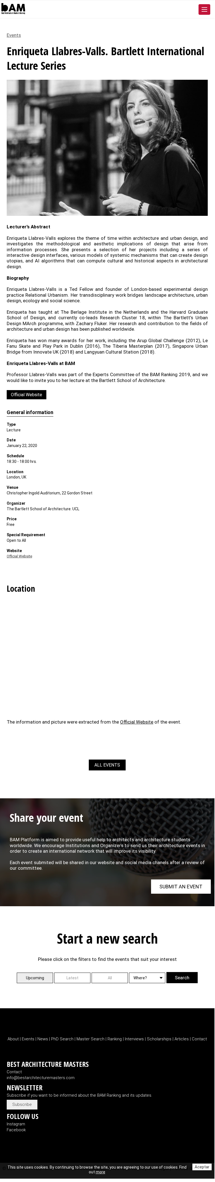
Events (14, 35)
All (110, 978)
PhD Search (62, 1038)
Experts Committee (113, 374)
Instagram (16, 1124)
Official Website (26, 394)
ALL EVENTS (107, 765)
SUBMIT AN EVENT (180, 886)
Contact (199, 1038)
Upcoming (35, 978)
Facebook (16, 1129)
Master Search (90, 1038)
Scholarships (159, 1038)
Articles (182, 1038)
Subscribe (22, 1104)
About (14, 1038)
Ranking (115, 1038)
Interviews (135, 1038)
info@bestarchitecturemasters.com (41, 1077)
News (42, 1038)
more (100, 1172)
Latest (72, 978)
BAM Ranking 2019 (170, 374)
